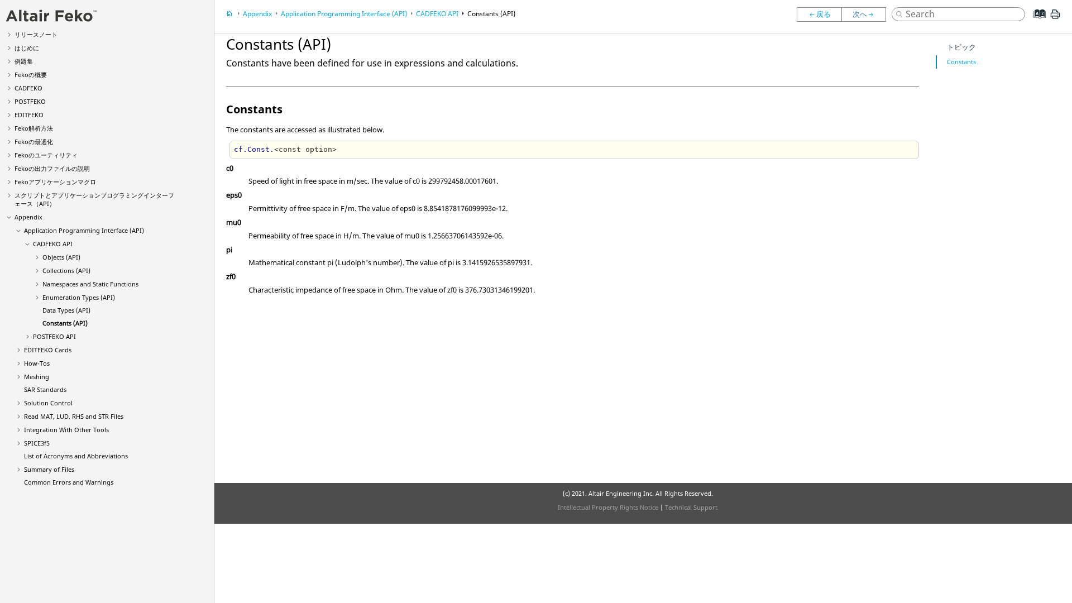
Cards (47, 350)
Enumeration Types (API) (78, 297)
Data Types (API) (66, 310)
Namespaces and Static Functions (90, 284)
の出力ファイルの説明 (52, 168)
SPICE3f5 (37, 443)
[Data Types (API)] (819, 14)
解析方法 (34, 128)
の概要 (31, 74)
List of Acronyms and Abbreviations (76, 456)
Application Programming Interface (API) (84, 230)
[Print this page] (1055, 18)
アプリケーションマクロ (55, 182)
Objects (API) (61, 257)
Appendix (28, 217)
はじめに (27, 48)
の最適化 (34, 141)
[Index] (1036, 22)
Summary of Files (49, 469)
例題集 (24, 61)
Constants (961, 62)
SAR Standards (45, 389)
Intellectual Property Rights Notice (608, 507)
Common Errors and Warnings (68, 482)
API (53, 244)
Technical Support (691, 507)
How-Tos (37, 363)
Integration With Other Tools (66, 429)
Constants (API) (65, 323)
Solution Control (48, 403)
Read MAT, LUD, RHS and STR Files (73, 416)
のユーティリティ (46, 155)
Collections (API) (66, 270)
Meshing (36, 376)
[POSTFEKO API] (866, 14)
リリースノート (36, 34)
